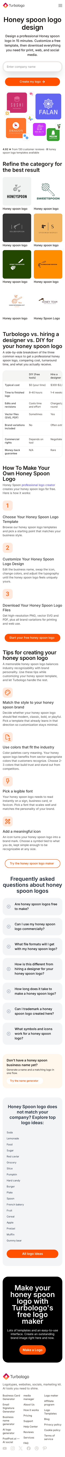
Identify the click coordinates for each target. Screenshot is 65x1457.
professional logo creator (38, 485)
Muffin (10, 1234)
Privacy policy (53, 1424)
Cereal (10, 1216)
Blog (47, 1419)
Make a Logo (32, 1350)
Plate (10, 1192)
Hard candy (13, 1180)
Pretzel (11, 1228)
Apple (10, 1222)
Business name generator (8, 1420)
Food (9, 1144)
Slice (10, 1168)
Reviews (29, 1432)
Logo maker (51, 1395)
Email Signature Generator (9, 1408)
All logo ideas (32, 1253)
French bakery (15, 1204)
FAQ (26, 1443)
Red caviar (13, 1156)
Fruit (9, 1210)
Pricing (28, 1415)
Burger (11, 1186)
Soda (10, 1132)
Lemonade (13, 1138)
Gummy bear (14, 1240)
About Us (29, 1404)
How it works (31, 1410)
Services (29, 1437)
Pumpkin (12, 1174)
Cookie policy (52, 1430)
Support (28, 1421)
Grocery (11, 1162)
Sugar (10, 1150)
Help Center (31, 1426)
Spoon (10, 1198)
